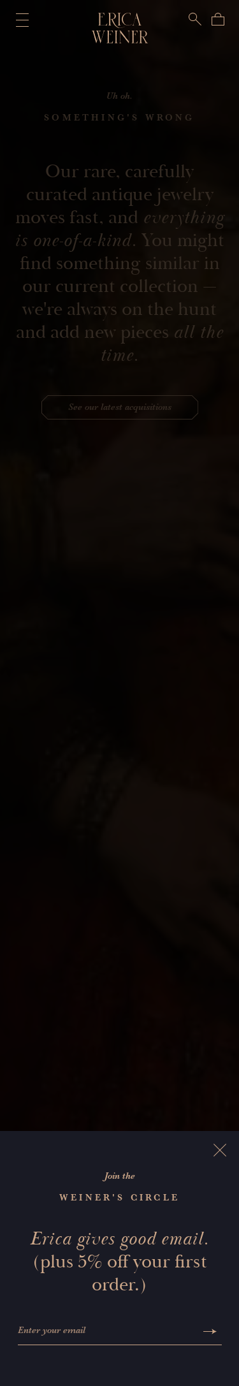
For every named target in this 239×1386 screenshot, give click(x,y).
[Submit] (210, 1331)
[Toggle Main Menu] (19, 19)
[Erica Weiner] (119, 28)
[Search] (195, 19)
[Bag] (217, 19)
